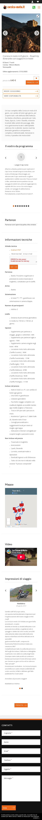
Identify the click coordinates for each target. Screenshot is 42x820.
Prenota (30, 82)
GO (12, 267)
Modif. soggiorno (12, 91)
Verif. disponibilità (12, 96)
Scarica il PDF (16, 250)
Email (6, 751)
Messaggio (8, 778)
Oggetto (7, 769)
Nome (6, 742)
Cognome (8, 733)
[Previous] (5, 33)
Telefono (8, 760)
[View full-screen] (38, 16)
